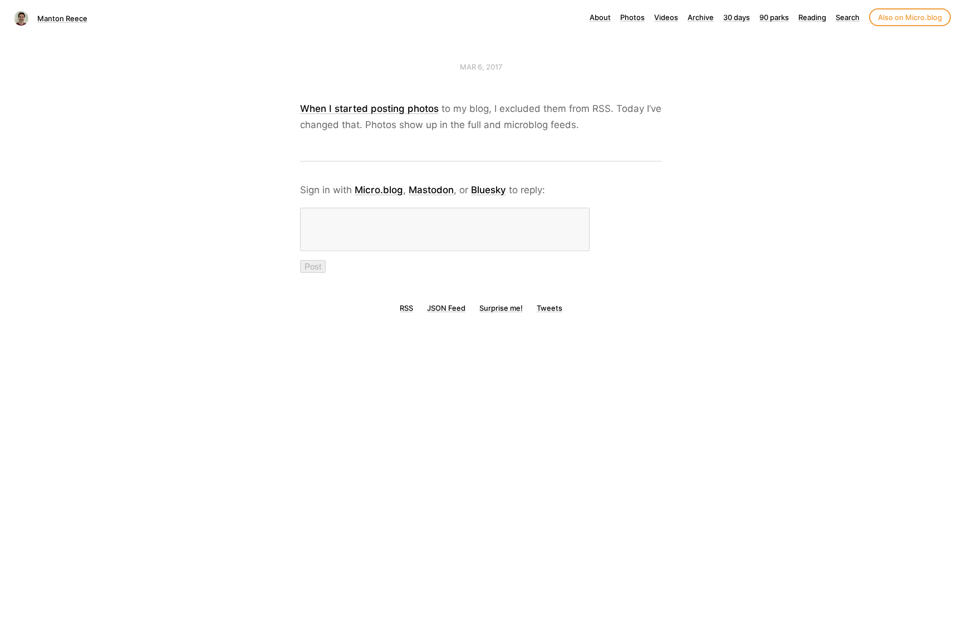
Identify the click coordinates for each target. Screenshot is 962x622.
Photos (632, 17)
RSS (406, 307)
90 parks (774, 17)
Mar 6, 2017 (481, 66)
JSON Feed (446, 307)
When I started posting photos (369, 108)
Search (848, 17)
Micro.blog (379, 189)
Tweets (549, 307)
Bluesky (488, 189)
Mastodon (431, 189)
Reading (812, 17)
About (600, 17)
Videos (666, 17)
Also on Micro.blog (910, 17)
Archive (701, 17)
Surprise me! (501, 307)
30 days (736, 17)
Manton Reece (62, 18)
